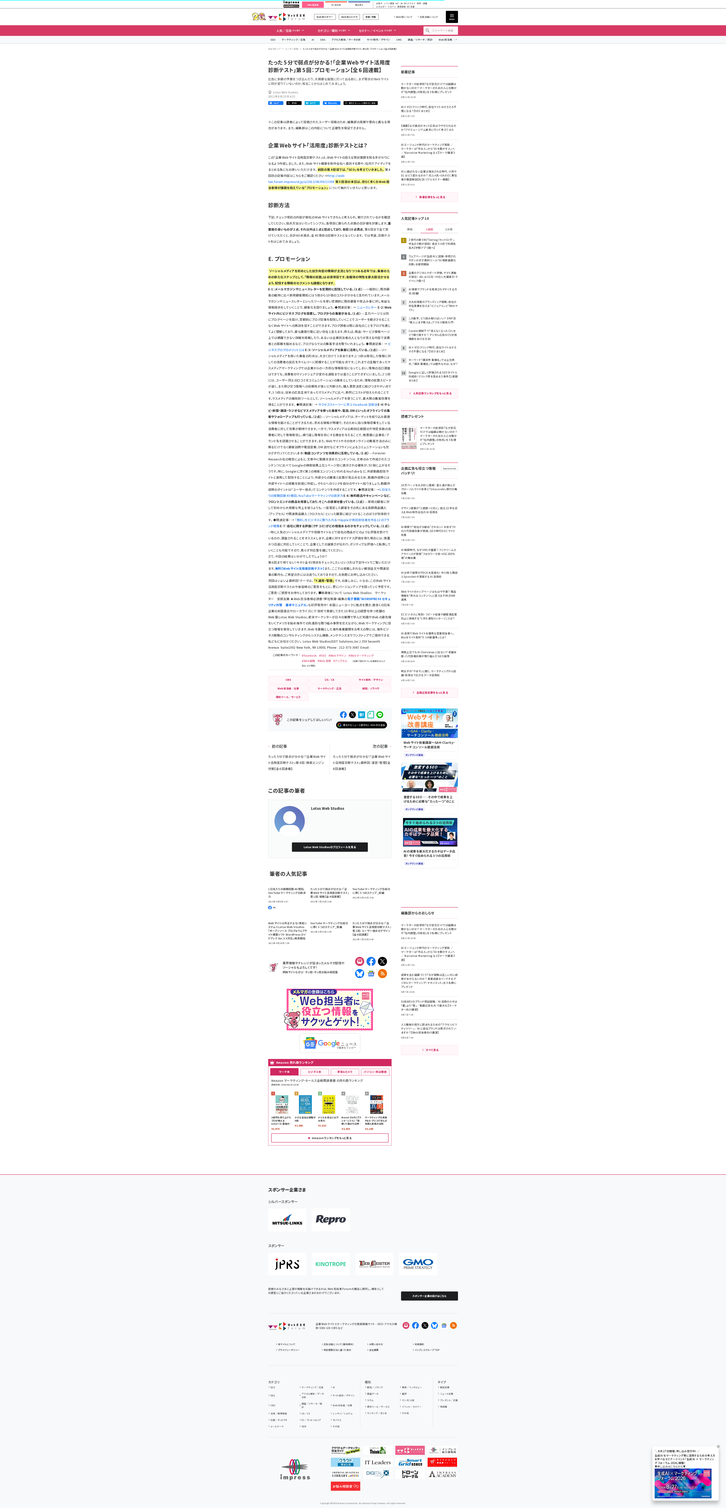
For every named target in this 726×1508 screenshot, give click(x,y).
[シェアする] (343, 714)
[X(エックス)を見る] (425, 1325)
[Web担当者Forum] (286, 1327)
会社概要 (374, 1349)
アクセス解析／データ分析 (346, 39)
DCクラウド (409, 3)
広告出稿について (429, 16)
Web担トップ (274, 48)
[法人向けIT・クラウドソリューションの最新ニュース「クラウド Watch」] (345, 1464)
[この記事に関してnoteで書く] (370, 715)
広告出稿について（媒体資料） (339, 1344)
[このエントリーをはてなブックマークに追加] (361, 714)
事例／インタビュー (412, 1387)
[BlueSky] (359, 973)
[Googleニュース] (371, 973)
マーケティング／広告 (294, 39)
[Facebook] (371, 961)
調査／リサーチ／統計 (420, 39)
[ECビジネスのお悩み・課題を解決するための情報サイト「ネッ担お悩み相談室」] (345, 1487)
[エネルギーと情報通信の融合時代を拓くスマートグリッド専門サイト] (410, 1464)
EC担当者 (336, 5)
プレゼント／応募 (449, 1400)
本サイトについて (287, 1344)
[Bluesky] (434, 1325)
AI (313, 39)
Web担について (404, 16)
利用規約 (419, 1344)
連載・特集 (370, 16)
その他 (336, 1426)
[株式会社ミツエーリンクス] (287, 1220)
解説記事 (444, 1387)
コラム (370, 1400)
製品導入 (359, 5)
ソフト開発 (389, 3)
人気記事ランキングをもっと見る (432, 393)
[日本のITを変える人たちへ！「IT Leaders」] (378, 1464)
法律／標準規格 (278, 1413)
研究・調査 (422, 3)
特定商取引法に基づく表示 (337, 1349)
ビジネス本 (314, 1072)
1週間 (429, 229)
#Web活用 (324, 661)
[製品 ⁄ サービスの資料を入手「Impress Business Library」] (345, 1475)
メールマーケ (277, 1426)
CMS (399, 39)
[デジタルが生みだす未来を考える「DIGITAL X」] (378, 1475)
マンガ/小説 (408, 1400)
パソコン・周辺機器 (375, 1072)
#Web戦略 (308, 661)
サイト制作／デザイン (378, 39)
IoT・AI (399, 3)
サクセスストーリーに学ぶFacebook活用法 (348, 404)
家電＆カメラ (344, 1072)
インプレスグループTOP (427, 1349)
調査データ (372, 1393)
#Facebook (309, 655)
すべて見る (432, 1050)
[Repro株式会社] (331, 1220)
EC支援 (410, 7)
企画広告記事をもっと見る (432, 692)
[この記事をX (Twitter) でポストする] (352, 714)
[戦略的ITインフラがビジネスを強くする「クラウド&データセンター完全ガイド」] (345, 1452)
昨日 (410, 229)
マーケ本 (284, 1072)
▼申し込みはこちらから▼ (670, 1467)
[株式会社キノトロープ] (331, 1264)
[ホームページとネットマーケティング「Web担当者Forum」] (410, 1452)
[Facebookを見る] (415, 1325)
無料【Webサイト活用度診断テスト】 (299, 568)
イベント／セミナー (412, 1406)
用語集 (443, 1406)
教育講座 (401, 7)
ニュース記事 (446, 1393)
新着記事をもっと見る (432, 197)
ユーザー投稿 (291, 48)
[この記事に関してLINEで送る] (379, 714)
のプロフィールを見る (330, 847)
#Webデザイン (337, 655)
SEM (304, 1426)
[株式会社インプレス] (295, 1469)
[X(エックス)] (382, 961)
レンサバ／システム (342, 1413)
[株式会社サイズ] (374, 1264)
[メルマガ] (359, 961)
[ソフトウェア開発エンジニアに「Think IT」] (378, 1452)
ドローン (392, 7)
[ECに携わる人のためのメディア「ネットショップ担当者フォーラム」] (442, 1464)
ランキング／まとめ (377, 1413)
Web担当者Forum (286, 17)
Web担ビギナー (325, 16)
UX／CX (306, 1413)
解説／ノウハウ (375, 1387)
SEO (273, 39)
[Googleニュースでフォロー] (444, 1325)
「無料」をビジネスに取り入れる (316, 520)
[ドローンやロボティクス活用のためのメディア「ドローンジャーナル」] (410, 1475)
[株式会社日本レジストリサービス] (287, 1264)
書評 (404, 1393)
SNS (322, 39)
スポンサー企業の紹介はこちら (429, 1296)
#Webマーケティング (361, 655)
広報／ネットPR (278, 1419)
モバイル (337, 1419)
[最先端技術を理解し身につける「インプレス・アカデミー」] (442, 1475)
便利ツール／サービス (378, 1406)
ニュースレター (367, 307)
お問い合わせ (376, 1344)
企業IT (379, 3)
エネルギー (381, 7)
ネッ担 (308, 972)
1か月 (448, 229)
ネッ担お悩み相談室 (326, 972)
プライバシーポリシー (289, 1349)
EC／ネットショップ (311, 1419)
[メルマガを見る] (406, 1325)
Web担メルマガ (349, 16)
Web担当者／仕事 (449, 39)
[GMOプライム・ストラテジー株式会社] (418, 1264)
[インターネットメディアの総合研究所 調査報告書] (442, 1452)
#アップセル (340, 661)
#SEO (322, 655)
